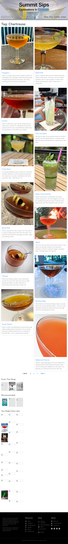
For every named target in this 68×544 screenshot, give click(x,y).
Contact (63, 17)
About (46, 17)
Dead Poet (39, 73)
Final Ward (6, 169)
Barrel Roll (6, 228)
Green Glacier (7, 324)
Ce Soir (4, 121)
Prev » (43, 373)
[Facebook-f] (54, 528)
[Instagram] (57, 528)
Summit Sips (34, 5)
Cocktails (57, 17)
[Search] (11, 17)
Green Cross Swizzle (43, 194)
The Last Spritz (41, 134)
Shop (51, 17)
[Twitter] (52, 528)
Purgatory (6, 73)
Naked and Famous (42, 360)
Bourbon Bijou (40, 301)
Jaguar (37, 242)
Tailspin (5, 276)
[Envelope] (59, 528)
